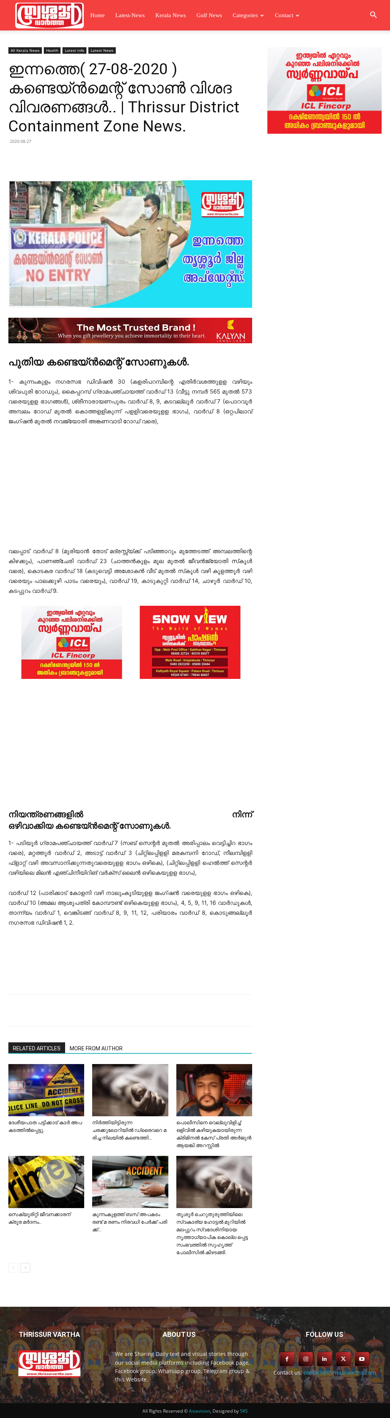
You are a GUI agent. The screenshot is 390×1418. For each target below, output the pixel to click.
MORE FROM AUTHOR (96, 1048)
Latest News (102, 50)
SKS (244, 1411)
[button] (373, 15)
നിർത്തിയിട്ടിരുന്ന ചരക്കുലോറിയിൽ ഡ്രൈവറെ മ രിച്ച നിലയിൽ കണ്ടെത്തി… (129, 1130)
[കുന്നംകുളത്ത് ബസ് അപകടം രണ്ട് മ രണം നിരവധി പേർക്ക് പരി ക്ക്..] (130, 1182)
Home (97, 15)
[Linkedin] (96, 158)
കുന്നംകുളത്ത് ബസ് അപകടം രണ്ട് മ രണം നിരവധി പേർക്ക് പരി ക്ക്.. (129, 1222)
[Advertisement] (130, 490)
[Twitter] (78, 158)
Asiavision (199, 1411)
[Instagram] (305, 1359)
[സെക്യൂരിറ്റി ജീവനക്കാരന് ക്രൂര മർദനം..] (46, 1182)
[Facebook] (61, 158)
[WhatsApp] (131, 158)
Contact (284, 15)
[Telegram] (113, 158)
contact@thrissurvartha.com (340, 1372)
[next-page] (25, 1267)
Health (52, 50)
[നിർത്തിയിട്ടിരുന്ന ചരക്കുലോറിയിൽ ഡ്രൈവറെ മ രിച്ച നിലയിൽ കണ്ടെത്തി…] (130, 1090)
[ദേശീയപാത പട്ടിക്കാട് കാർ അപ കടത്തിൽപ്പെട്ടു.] (46, 1090)
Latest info (74, 50)
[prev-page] (13, 1267)
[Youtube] (362, 1359)
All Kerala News (25, 50)
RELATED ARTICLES (37, 1048)
